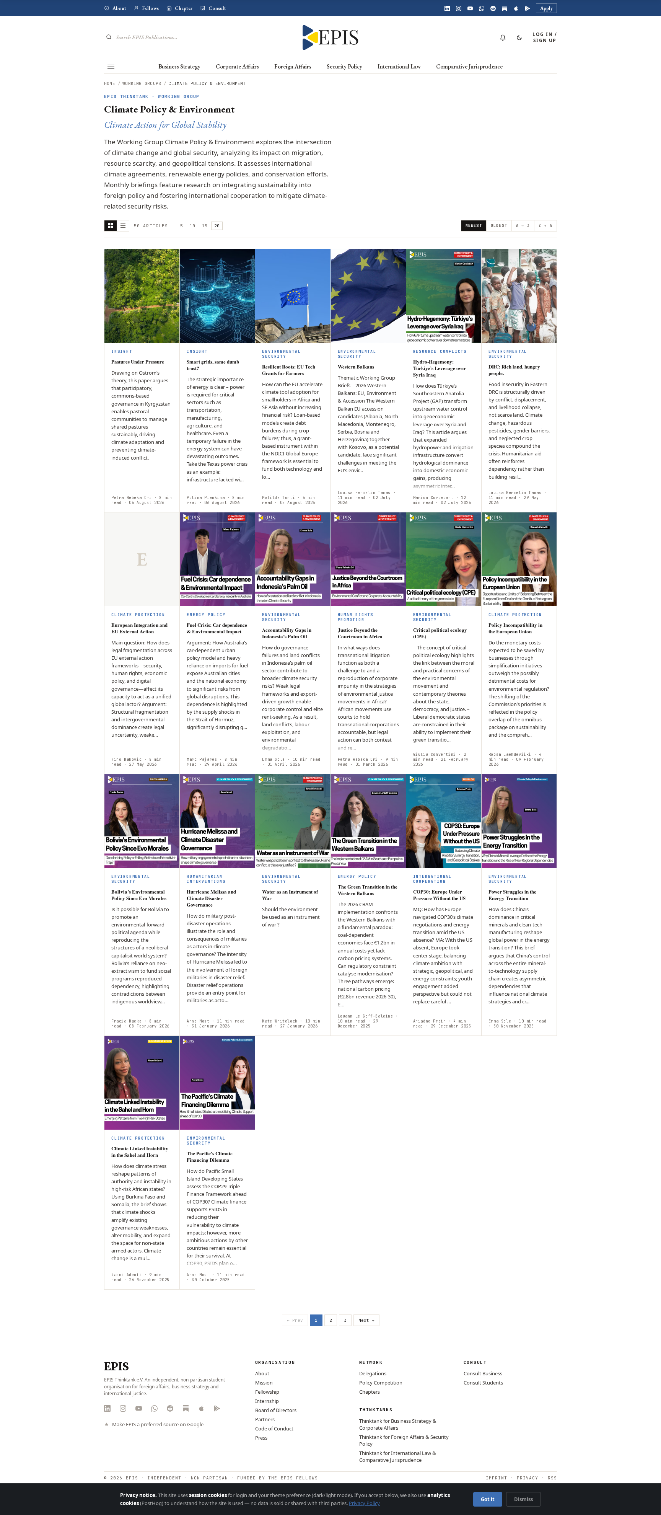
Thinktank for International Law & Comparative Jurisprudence (397, 1456)
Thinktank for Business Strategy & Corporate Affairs (397, 1424)
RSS (552, 1478)
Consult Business (483, 1373)
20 (217, 225)
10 (192, 225)
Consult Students (483, 1382)
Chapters (369, 1391)
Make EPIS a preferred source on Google (158, 1424)
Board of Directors (275, 1410)
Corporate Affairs (237, 66)
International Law (399, 66)
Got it (488, 1499)
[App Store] (516, 8)
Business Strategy (179, 66)
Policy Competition (380, 1382)
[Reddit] (493, 8)
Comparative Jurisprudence (469, 66)
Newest (474, 225)
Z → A (545, 225)
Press (261, 1437)
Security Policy (344, 66)
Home (109, 83)
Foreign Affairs (292, 66)
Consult (217, 8)
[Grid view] (110, 225)
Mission (264, 1382)
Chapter (183, 8)
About (119, 8)
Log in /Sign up (544, 37)
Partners (265, 1419)
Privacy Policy (364, 1503)
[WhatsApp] (482, 8)
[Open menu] (111, 66)
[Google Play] (527, 8)
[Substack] (504, 8)
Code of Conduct (274, 1428)
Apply (546, 8)
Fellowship (267, 1391)
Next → (366, 1320)
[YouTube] (470, 8)
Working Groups (141, 83)
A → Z (523, 225)
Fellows (150, 8)
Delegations (372, 1373)
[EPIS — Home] (331, 37)
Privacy (528, 1478)
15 (204, 225)
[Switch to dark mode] (519, 37)
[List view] (123, 225)
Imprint (497, 1478)
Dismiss (523, 1499)
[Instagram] (459, 8)
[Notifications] (502, 37)
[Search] (109, 37)
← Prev (295, 1320)
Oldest (499, 225)
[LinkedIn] (447, 8)
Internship (267, 1401)
